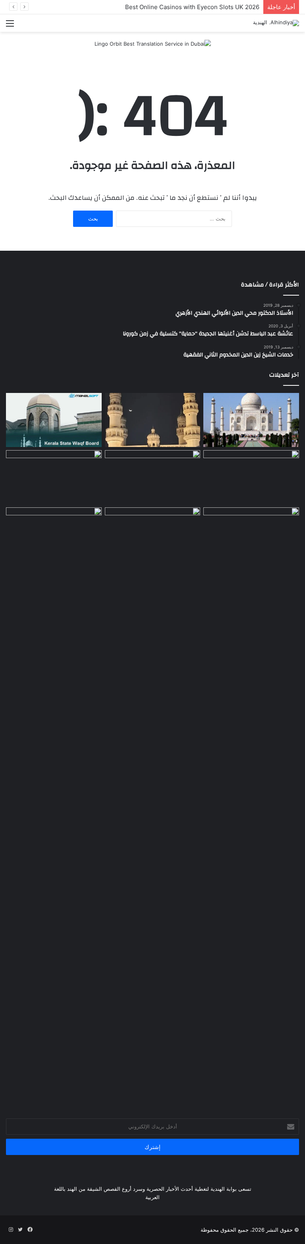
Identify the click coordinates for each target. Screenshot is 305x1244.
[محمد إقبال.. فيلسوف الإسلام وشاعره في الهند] (251, 805)
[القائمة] (10, 26)
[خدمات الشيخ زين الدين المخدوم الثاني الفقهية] (251, 477)
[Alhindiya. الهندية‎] (276, 23)
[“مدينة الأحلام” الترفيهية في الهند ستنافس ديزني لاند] (153, 477)
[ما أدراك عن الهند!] (251, 420)
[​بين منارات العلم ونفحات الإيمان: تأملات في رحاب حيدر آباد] (153, 420)
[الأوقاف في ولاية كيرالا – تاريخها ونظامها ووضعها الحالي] (54, 420)
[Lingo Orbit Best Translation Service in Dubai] (153, 46)
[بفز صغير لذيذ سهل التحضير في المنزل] (54, 534)
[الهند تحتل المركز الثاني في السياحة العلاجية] (54, 477)
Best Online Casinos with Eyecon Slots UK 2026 (192, 7)
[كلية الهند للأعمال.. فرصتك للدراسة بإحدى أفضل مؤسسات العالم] (153, 534)
